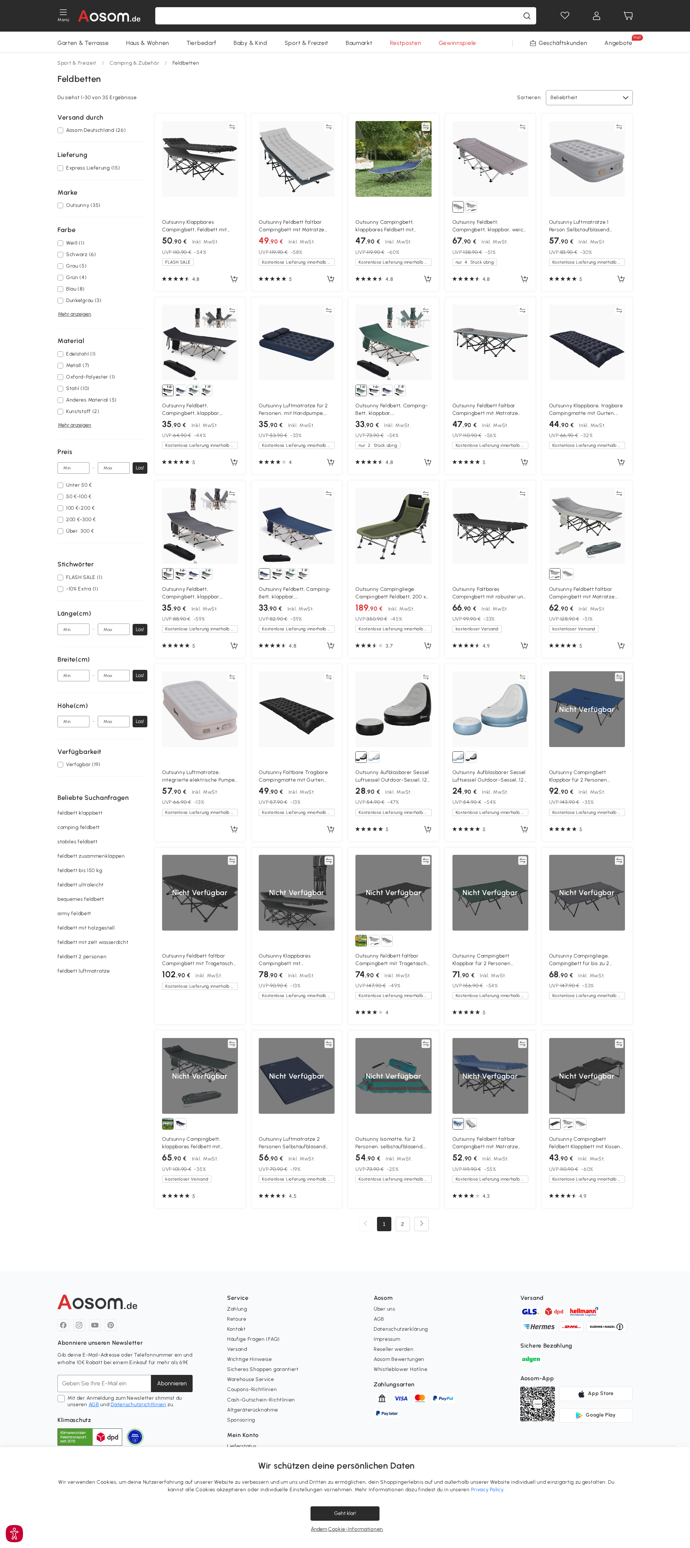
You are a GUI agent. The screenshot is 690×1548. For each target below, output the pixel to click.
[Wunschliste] (565, 15)
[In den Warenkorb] (234, 279)
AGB (94, 1404)
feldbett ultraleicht (81, 885)
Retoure (237, 1319)
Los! (140, 468)
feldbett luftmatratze (84, 971)
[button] (14, 1533)
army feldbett (74, 914)
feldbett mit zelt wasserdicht (93, 943)
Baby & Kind (250, 43)
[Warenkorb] (628, 15)
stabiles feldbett (78, 842)
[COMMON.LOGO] (109, 16)
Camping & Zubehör (134, 63)
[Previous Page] (365, 1224)
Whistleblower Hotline (401, 1369)
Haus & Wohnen (147, 43)
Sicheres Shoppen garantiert (263, 1369)
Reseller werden (394, 1349)
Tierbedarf (201, 43)
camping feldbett (79, 828)
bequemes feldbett (81, 899)
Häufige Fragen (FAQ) (253, 1339)
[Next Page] (421, 1224)
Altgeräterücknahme (252, 1410)
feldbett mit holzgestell (86, 928)
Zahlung (237, 1309)
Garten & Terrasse (83, 43)
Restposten (406, 43)
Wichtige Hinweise (249, 1359)
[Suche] (527, 15)
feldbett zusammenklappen (91, 856)
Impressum (387, 1339)
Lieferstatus (241, 1446)
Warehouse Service (250, 1379)
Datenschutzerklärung (401, 1329)
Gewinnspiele (457, 43)
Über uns (384, 1309)
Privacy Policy (487, 1490)
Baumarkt (359, 43)
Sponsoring (241, 1420)
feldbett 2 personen (82, 957)
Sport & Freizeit (306, 43)
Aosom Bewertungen (399, 1359)
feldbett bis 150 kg (80, 871)
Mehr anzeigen (74, 314)
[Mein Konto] (596, 15)
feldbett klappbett (80, 813)
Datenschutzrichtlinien (138, 1404)
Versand (237, 1349)
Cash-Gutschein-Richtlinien (261, 1400)
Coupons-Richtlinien (252, 1389)
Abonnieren (172, 1383)
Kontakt (236, 1329)
